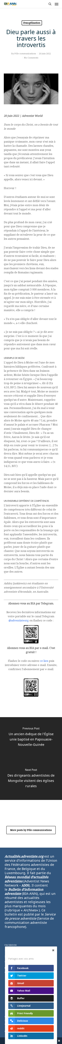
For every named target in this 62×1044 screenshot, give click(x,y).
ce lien (44, 661)
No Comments (31, 57)
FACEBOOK (11, 944)
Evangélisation (31, 22)
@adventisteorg (19, 620)
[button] (56, 4)
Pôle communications (25, 53)
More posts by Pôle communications (31, 830)
